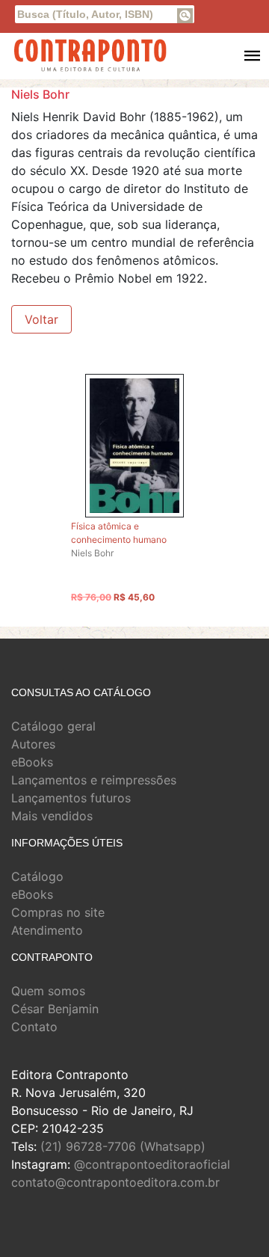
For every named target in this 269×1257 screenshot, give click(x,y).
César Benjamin (55, 1008)
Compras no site (58, 912)
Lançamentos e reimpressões (93, 779)
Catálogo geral (53, 726)
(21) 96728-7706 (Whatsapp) (122, 1146)
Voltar (41, 319)
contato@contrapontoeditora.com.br (115, 1182)
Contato (34, 1026)
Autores (33, 744)
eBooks (32, 761)
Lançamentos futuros (71, 797)
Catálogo (37, 876)
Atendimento (47, 930)
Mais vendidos (52, 815)
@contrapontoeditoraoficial (152, 1164)
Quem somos (48, 990)
